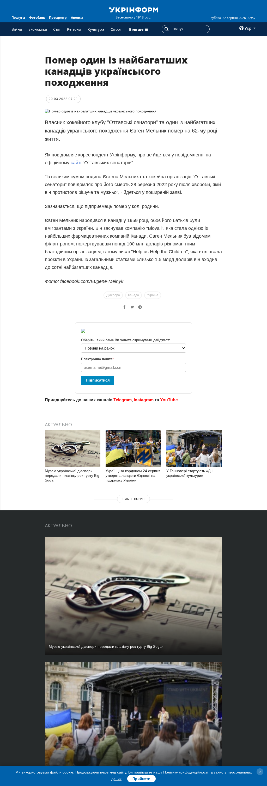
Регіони (74, 29)
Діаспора (113, 295)
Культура (96, 29)
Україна (152, 295)
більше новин (133, 498)
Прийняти (141, 779)
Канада (133, 295)
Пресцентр (58, 17)
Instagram (144, 400)
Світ (57, 29)
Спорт (116, 29)
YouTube (169, 400)
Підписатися (98, 380)
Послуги (18, 17)
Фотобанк (37, 17)
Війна (16, 29)
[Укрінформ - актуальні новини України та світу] (133, 9)
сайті (76, 162)
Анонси (77, 17)
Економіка (37, 29)
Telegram (122, 400)
